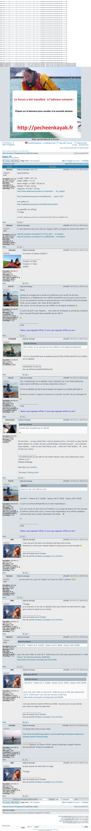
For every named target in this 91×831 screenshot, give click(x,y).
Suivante (86, 161)
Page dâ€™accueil (65, 143)
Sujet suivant (83, 164)
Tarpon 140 (7, 156)
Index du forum (8, 153)
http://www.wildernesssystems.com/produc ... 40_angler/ (41, 191)
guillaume (16, 157)
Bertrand (12, 157)
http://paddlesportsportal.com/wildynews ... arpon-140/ (40, 196)
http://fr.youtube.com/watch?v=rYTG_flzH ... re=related (40, 234)
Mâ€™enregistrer (8, 145)
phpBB (39, 829)
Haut (4, 222)
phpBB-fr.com (49, 830)
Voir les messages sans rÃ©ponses (10, 151)
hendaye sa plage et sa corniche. (49, 556)
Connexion (7, 143)
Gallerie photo (81, 143)
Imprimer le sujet (8, 164)
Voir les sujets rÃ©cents (23, 151)
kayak (36, 153)
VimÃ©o (33, 467)
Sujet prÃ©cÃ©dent (71, 164)
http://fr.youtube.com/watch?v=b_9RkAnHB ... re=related (41, 237)
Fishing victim (33, 472)
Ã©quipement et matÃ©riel (23, 153)
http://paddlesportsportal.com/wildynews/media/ (37, 204)
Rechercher (84, 145)
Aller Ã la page (67, 161)
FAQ (75, 145)
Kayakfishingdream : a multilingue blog (42, 143)
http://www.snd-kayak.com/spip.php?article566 (37, 660)
